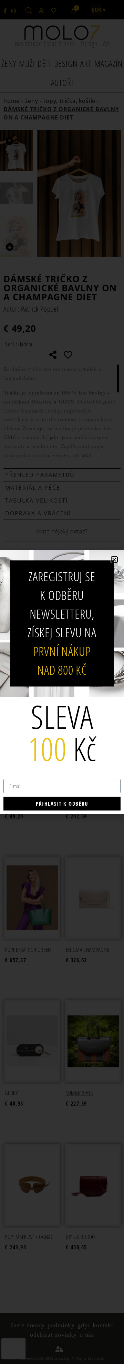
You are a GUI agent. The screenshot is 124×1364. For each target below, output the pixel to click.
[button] (114, 559)
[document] (62, 682)
